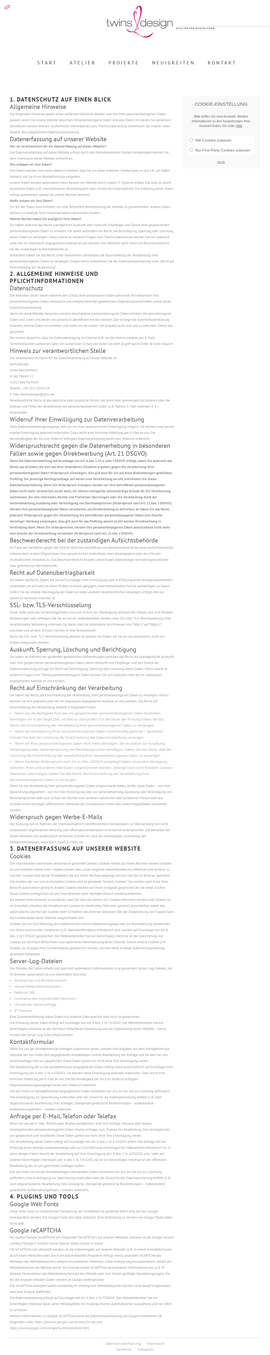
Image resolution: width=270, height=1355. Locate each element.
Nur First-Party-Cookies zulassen (222, 150)
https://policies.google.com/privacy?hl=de (65, 1322)
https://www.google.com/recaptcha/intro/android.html (49, 1328)
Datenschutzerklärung (123, 1344)
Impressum (156, 1344)
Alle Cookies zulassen (213, 140)
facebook (124, 1349)
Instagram (145, 1349)
